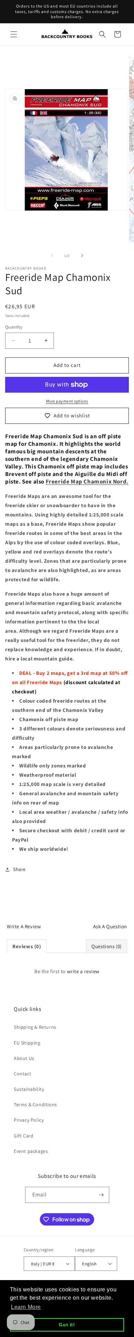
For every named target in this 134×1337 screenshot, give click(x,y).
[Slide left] (51, 255)
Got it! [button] (67, 1324)
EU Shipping (27, 1043)
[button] (13, 34)
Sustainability (29, 1089)
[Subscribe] (101, 1195)
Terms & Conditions (35, 1104)
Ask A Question (110, 926)
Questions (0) (106, 946)
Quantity (13, 327)
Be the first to (67, 971)
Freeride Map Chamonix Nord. (87, 481)
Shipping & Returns (35, 1027)
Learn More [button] (26, 1307)
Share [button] (19, 869)
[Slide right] (82, 255)
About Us (24, 1058)
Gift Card (23, 1136)
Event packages (31, 1151)
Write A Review (24, 926)
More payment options (67, 401)
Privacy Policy (29, 1120)
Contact (22, 1074)
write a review (83, 971)
